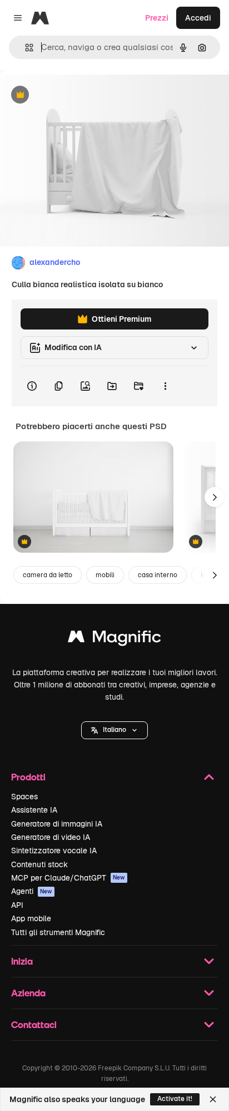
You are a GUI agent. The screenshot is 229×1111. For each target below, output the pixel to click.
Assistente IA (34, 810)
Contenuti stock (39, 864)
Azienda (28, 993)
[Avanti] (215, 497)
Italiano (114, 729)
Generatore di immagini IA (56, 824)
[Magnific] (114, 639)
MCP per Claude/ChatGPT (68, 878)
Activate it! (174, 1098)
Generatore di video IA (50, 837)
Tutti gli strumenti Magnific (58, 932)
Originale (73, 95)
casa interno (157, 575)
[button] (114, 730)
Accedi (198, 18)
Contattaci (34, 1024)
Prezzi (156, 18)
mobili (105, 575)
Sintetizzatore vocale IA (54, 850)
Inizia (22, 961)
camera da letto (47, 575)
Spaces (24, 797)
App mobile (31, 918)
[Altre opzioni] (165, 386)
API (17, 905)
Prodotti (28, 777)
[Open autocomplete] (24, 47)
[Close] (213, 1099)
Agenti (31, 891)
